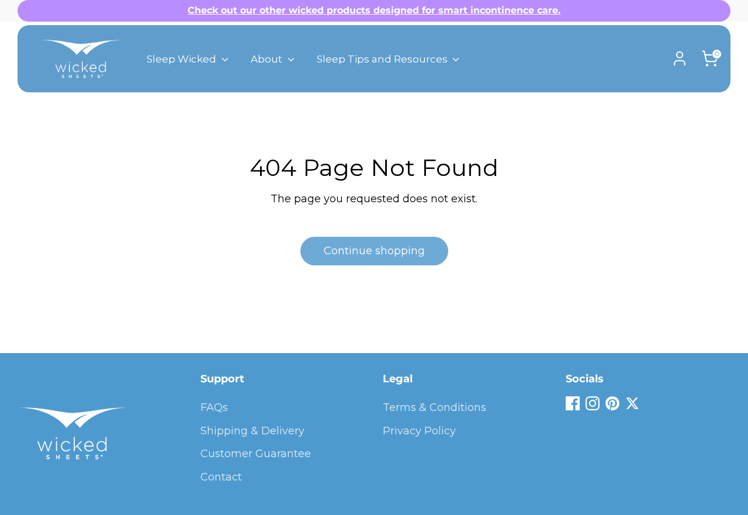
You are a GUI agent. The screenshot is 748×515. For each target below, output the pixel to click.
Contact (221, 477)
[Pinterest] (612, 403)
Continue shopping (374, 250)
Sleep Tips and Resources (383, 59)
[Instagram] (593, 403)
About (268, 59)
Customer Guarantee (255, 453)
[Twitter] (632, 403)
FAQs (214, 407)
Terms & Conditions (434, 407)
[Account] (679, 58)
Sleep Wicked (183, 59)
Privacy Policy (419, 430)
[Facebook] (573, 403)
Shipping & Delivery (252, 430)
